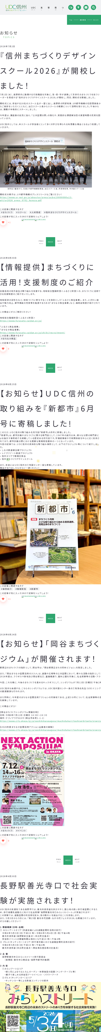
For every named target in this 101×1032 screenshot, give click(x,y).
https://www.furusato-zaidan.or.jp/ (21, 320)
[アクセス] (78, 7)
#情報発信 (21, 588)
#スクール (21, 212)
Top (70, 20)
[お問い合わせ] (86, 7)
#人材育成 (35, 212)
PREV (41, 241)
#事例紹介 (6, 588)
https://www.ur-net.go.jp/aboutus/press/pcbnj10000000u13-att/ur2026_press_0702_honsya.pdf (36, 199)
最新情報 (83, 20)
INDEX (50, 242)
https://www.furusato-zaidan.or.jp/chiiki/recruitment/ (32, 332)
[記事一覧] (70, 7)
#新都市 (34, 588)
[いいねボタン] (3, 222)
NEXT (59, 241)
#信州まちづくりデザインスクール (60, 212)
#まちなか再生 (8, 338)
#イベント (21, 830)
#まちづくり (7, 212)
